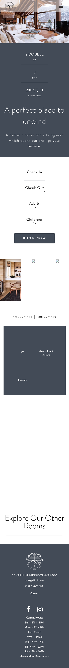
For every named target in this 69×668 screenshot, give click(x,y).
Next (61, 360)
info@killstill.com (34, 580)
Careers (34, 593)
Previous (7, 360)
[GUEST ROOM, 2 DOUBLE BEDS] (34, 537)
